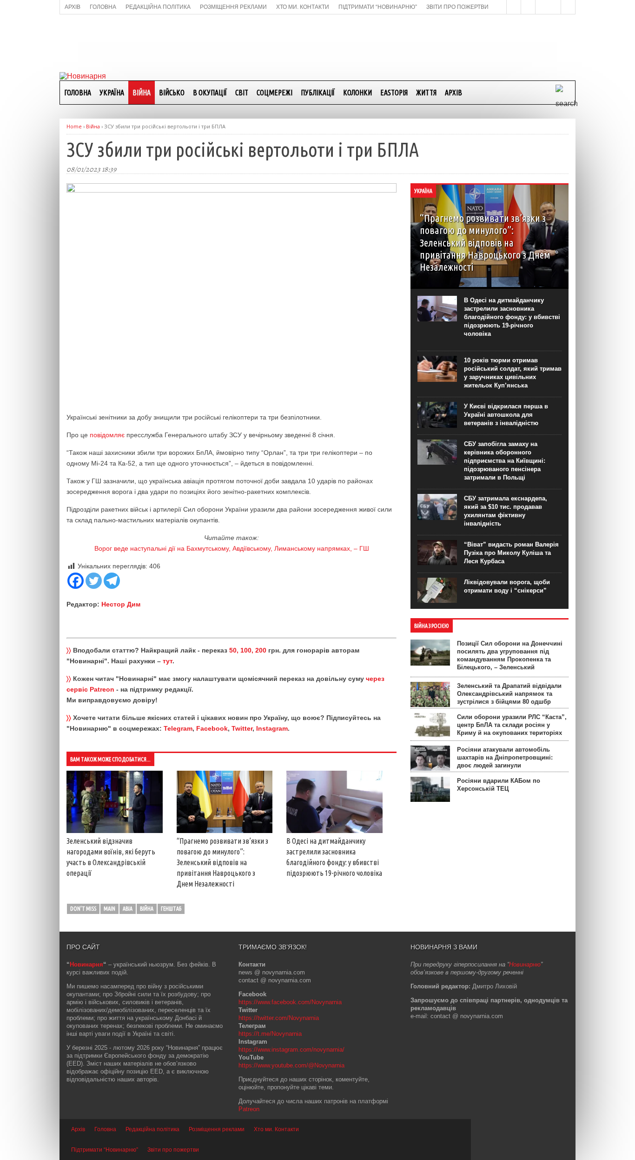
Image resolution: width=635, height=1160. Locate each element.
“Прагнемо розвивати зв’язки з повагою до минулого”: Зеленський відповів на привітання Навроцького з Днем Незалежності (222, 862)
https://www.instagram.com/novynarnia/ (291, 1049)
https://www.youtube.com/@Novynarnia (291, 1065)
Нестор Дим (120, 604)
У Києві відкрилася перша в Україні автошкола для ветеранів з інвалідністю (506, 415)
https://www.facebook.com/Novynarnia (290, 1002)
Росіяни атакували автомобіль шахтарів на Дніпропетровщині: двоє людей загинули (505, 757)
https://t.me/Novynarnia (270, 1033)
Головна (77, 92)
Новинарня (86, 964)
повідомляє (107, 435)
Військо (172, 92)
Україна (111, 92)
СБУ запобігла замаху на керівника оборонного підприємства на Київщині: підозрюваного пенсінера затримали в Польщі (504, 460)
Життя (426, 92)
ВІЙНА (141, 92)
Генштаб (171, 909)
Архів (453, 92)
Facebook (212, 728)
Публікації (318, 92)
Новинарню (525, 964)
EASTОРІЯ (394, 92)
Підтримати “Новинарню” (104, 1150)
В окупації (210, 92)
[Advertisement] (317, 42)
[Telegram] (112, 581)
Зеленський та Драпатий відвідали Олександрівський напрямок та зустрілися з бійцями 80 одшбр (509, 693)
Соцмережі (274, 92)
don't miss (83, 909)
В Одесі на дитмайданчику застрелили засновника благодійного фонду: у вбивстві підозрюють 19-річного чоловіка (512, 317)
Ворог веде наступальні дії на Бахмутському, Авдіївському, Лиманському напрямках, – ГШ (231, 548)
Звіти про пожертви (173, 1150)
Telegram (178, 728)
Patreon (248, 1109)
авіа (127, 909)
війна (146, 909)
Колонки (357, 92)
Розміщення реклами (217, 1129)
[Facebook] (75, 581)
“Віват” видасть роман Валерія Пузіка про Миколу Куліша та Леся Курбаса (511, 553)
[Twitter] (94, 581)
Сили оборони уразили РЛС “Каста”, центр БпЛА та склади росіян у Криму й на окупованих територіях (512, 724)
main (109, 909)
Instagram (272, 728)
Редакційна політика (152, 1129)
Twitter (242, 728)
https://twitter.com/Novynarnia (278, 1017)
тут (167, 661)
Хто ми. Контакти (276, 1129)
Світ (241, 92)
